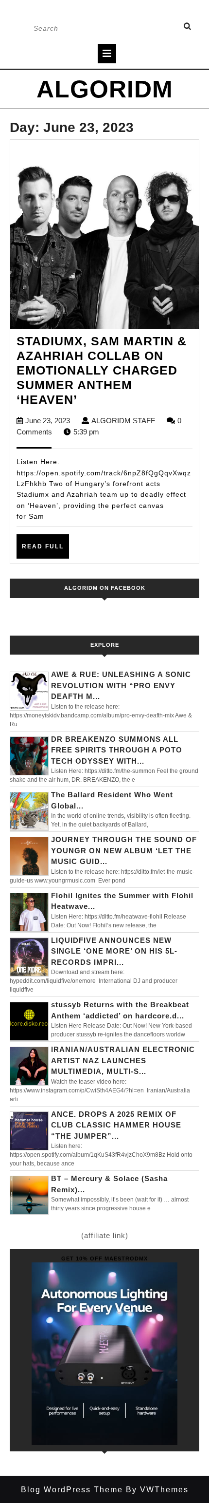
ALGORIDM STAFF (123, 420)
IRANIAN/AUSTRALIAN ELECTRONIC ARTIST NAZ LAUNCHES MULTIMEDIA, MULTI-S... (123, 1060)
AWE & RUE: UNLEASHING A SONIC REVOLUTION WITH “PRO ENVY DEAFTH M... (121, 685)
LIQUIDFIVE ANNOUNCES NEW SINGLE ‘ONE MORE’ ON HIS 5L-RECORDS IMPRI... (114, 951)
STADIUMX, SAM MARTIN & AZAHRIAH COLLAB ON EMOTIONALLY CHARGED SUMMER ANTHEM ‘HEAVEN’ (102, 370)
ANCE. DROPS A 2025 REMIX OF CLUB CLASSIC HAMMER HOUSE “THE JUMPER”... (116, 1125)
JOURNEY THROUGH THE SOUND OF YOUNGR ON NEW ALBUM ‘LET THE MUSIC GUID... (124, 850)
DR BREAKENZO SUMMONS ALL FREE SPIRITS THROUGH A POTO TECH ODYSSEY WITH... (116, 750)
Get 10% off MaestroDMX (104, 1258)
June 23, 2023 (47, 420)
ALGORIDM (104, 89)
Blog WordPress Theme (72, 1489)
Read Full (45, 550)
